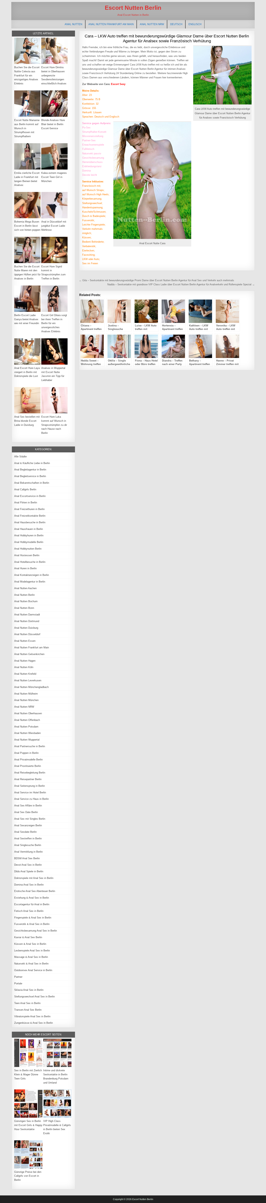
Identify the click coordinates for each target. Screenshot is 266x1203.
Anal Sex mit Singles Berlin (29, 818)
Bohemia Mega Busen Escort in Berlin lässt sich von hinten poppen (27, 225)
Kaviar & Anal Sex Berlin (28, 937)
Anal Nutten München (26, 700)
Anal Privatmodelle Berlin (28, 759)
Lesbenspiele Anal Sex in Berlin (32, 950)
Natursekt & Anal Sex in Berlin (31, 963)
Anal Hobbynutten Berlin (27, 548)
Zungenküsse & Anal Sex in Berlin (33, 1022)
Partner (18, 976)
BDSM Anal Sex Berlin (27, 858)
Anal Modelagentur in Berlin (29, 581)
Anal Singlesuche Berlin (27, 845)
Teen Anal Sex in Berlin (27, 1003)
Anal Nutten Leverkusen (27, 680)
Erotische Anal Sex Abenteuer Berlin (34, 891)
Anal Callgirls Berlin (25, 489)
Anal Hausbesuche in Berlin (29, 522)
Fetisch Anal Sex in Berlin (28, 911)
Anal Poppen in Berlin (26, 752)
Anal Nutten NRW (152, 24)
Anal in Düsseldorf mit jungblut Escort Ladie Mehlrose (53, 225)
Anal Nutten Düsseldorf (27, 634)
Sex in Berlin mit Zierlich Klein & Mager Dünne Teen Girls (28, 1074)
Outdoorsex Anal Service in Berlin (33, 970)
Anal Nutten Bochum (26, 601)
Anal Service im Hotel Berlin (30, 792)
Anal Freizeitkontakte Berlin (29, 515)
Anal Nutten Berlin (24, 594)
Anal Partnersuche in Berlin (29, 746)
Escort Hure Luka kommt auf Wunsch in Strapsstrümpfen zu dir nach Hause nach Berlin (54, 424)
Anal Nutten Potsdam (26, 726)
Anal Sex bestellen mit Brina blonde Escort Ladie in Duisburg (27, 420)
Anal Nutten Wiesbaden (27, 733)
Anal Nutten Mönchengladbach (31, 687)
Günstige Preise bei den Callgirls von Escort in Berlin (27, 1176)
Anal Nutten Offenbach (27, 720)
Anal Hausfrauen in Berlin (28, 529)
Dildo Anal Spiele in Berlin (28, 871)
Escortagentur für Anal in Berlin (31, 904)
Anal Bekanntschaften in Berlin (31, 482)
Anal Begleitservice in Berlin (30, 476)
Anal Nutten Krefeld (25, 673)
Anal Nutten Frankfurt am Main (111, 24)
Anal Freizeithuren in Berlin (29, 509)
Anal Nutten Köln (23, 667)
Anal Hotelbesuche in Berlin (29, 561)
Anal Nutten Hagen (24, 660)
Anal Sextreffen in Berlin (28, 838)
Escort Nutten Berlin (133, 7)
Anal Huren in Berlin (25, 568)
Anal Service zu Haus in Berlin (31, 798)
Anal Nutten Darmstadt (27, 614)
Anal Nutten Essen (24, 640)
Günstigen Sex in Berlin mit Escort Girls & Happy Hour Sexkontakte (28, 1125)
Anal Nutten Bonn (24, 607)
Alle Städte (20, 456)
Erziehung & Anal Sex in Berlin (31, 897)
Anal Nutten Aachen (25, 588)
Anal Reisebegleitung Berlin (29, 772)
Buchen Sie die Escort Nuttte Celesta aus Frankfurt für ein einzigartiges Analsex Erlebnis (27, 75)
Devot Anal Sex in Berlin (28, 864)
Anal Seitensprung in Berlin (29, 785)
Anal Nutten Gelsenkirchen (29, 654)
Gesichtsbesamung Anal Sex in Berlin (35, 930)
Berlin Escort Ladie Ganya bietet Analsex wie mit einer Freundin (26, 319)
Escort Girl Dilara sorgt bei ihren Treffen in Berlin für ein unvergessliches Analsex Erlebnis (54, 323)
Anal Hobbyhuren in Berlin (28, 535)
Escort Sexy (118, 84)
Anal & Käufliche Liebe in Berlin (32, 463)
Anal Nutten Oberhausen (28, 713)
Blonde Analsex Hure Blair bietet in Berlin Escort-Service (53, 124)
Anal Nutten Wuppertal (27, 739)
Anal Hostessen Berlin (26, 555)
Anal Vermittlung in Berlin (28, 851)
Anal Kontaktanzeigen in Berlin (31, 575)
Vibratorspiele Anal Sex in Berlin (32, 1016)
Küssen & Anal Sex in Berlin (30, 943)
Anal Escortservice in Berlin (30, 496)
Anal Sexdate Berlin (25, 831)
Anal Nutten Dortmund (26, 621)
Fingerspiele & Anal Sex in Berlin (32, 917)
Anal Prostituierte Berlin (27, 766)
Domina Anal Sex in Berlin (29, 884)
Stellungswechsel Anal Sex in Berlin (34, 996)
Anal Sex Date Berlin (26, 812)
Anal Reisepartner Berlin (27, 779)
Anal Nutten (73, 24)
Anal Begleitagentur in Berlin (30, 469)
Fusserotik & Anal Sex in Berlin (31, 924)
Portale (18, 983)
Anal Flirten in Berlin (25, 502)
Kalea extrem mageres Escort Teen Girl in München (54, 177)
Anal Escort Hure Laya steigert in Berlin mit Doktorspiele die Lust (27, 372)
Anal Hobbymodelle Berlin (28, 542)
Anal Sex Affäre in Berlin (28, 805)
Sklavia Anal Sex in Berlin (28, 989)
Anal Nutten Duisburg (26, 627)
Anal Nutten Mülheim (26, 693)
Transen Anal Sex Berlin (27, 1009)
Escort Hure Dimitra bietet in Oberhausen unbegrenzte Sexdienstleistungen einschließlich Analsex (53, 75)
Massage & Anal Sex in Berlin (31, 957)
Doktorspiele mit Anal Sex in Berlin (33, 878)
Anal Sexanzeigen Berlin (28, 825)
